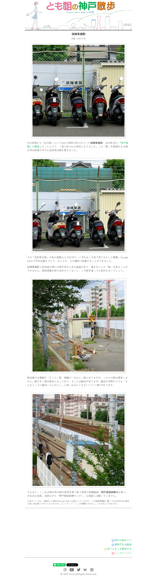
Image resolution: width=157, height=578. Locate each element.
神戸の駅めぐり (123, 540)
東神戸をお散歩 (123, 544)
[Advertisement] (78, 522)
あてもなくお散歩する (119, 548)
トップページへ (123, 553)
